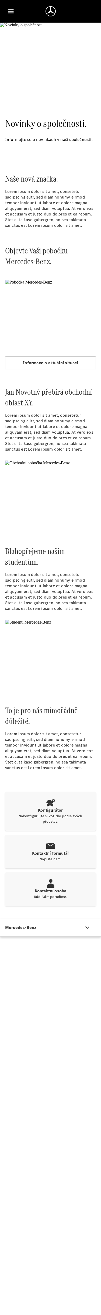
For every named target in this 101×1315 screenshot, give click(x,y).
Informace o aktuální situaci (50, 363)
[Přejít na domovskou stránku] (50, 11)
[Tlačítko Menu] (10, 11)
